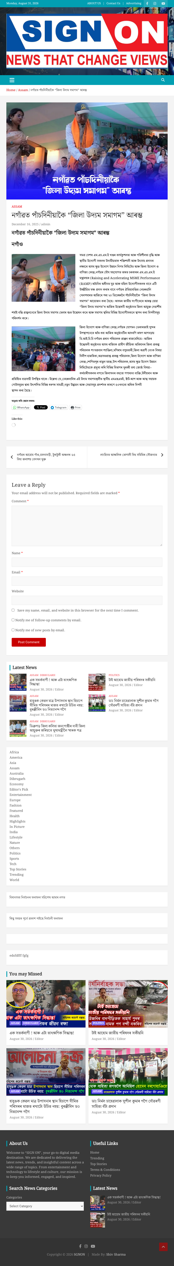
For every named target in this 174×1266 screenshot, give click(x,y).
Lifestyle (16, 837)
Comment (20, 501)
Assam (17, 207)
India (14, 832)
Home (94, 1152)
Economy (17, 784)
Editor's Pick (19, 789)
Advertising (133, 4)
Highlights (17, 821)
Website (18, 591)
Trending (17, 874)
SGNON (79, 1254)
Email (17, 572)
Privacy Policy (100, 1175)
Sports (14, 858)
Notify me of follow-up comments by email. (48, 620)
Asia (13, 763)
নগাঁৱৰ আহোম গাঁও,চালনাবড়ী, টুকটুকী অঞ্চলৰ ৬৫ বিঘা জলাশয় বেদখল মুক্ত (46, 457)
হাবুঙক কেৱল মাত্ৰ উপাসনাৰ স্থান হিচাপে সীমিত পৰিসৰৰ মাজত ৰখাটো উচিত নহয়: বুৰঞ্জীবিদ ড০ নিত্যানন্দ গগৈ (56, 705)
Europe (15, 800)
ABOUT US (94, 4)
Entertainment (21, 795)
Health (15, 816)
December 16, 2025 (25, 224)
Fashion (16, 805)
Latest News (25, 667)
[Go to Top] (163, 1247)
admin (45, 224)
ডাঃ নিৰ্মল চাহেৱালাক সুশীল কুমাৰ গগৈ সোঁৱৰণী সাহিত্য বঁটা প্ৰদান (134, 703)
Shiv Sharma (116, 1254)
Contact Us (113, 4)
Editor (59, 689)
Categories (14, 1198)
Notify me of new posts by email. (40, 630)
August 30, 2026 (41, 689)
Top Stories (18, 869)
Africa (14, 752)
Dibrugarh (47, 675)
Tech (13, 864)
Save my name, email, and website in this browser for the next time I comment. (78, 610)
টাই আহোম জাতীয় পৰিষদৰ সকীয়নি (132, 680)
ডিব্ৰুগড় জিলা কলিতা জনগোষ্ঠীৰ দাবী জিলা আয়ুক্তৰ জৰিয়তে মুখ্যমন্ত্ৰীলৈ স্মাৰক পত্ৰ (57, 728)
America (16, 757)
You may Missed (25, 974)
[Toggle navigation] (12, 80)
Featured (16, 811)
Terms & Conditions (105, 1170)
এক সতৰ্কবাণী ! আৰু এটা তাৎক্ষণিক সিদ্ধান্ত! (53, 682)
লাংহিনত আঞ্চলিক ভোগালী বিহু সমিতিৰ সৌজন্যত (128, 455)
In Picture (17, 827)
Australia (17, 773)
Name (17, 553)
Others (15, 848)
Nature (15, 842)
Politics (114, 675)
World (14, 880)
